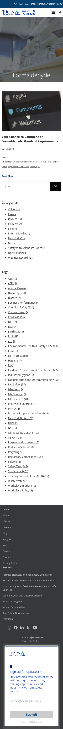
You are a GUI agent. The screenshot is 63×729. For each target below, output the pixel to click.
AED (12, 283)
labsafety (15, 389)
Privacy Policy (10, 563)
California (14, 209)
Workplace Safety (20, 490)
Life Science (17, 394)
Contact (7, 557)
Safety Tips (35, 166)
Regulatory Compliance (18, 166)
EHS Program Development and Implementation (28, 580)
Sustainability (18, 471)
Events (12, 214)
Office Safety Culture (24, 432)
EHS (13, 336)
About (6, 515)
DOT (12, 326)
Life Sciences (18, 399)
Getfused (37, 641)
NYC (12, 428)
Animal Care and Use (14, 607)
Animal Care (17, 288)
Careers (7, 527)
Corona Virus (18, 312)
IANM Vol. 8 (15, 219)
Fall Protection (18, 355)
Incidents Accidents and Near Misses (33, 370)
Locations (8, 618)
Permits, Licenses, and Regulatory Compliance (27, 574)
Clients (6, 521)
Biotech (14, 298)
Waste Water (17, 481)
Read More (8, 176)
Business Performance (23, 302)
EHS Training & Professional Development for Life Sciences (29, 588)
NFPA (13, 423)
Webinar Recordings (20, 257)
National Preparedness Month (28, 413)
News (4, 157)
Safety (14, 461)
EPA (13, 351)
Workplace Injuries (22, 485)
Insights (13, 228)
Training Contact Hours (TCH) (28, 476)
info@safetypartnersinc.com (46, 3)
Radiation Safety (21, 447)
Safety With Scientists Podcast (26, 248)
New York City (16, 238)
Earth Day (16, 331)
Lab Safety (17, 384)
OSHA (4, 166)
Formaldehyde (53, 161)
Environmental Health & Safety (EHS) (29, 161)
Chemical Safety (21, 307)
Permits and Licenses (23, 442)
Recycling (15, 452)
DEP (12, 322)
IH (11, 365)
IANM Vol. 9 (15, 224)
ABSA (13, 278)
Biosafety (7, 161)
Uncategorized (17, 253)
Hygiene (15, 360)
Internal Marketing (19, 233)
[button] (53, 12)
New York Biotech (20, 418)
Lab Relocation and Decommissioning (33, 380)
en (11, 341)
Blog (5, 533)
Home (6, 509)
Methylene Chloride (22, 404)
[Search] (55, 186)
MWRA (14, 408)
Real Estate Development (16, 613)
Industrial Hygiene (21, 375)
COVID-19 (16, 317)
